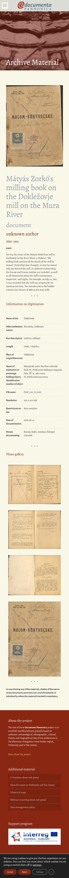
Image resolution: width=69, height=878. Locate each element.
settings (37, 865)
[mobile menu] (5, 5)
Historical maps (18, 792)
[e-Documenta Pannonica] (34, 5)
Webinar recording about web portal (28, 799)
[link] (34, 837)
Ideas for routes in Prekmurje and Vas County (32, 784)
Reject (24, 871)
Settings (39, 871)
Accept (10, 871)
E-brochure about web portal (24, 777)
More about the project (19, 754)
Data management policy (22, 807)
